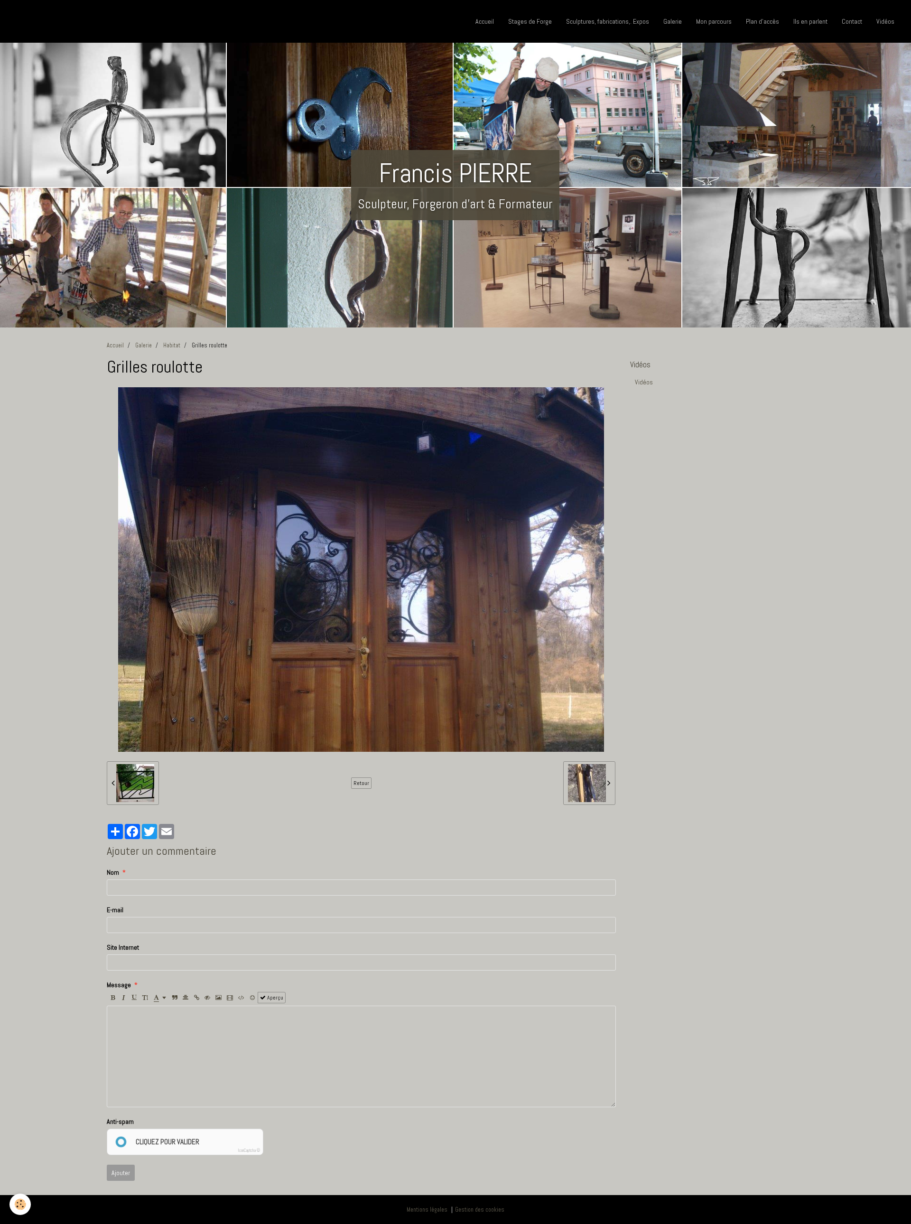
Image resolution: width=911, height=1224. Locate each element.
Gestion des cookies (479, 1210)
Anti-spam (120, 1121)
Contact (852, 21)
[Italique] (123, 997)
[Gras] (112, 997)
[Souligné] (134, 997)
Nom (113, 872)
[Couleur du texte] (160, 997)
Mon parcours (714, 21)
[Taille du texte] (145, 997)
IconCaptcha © (249, 1150)
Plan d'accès (762, 21)
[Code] (241, 997)
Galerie (672, 21)
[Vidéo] (230, 997)
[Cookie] (20, 1204)
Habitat (171, 345)
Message (119, 985)
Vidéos (885, 21)
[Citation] (174, 997)
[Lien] (196, 997)
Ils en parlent (810, 21)
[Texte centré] (185, 997)
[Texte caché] (207, 997)
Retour (361, 783)
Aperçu (274, 997)
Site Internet (123, 947)
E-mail (115, 910)
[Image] (218, 997)
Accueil (484, 21)
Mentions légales (427, 1210)
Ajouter (121, 1172)
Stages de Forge (530, 21)
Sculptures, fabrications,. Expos (607, 21)
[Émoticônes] (252, 997)
